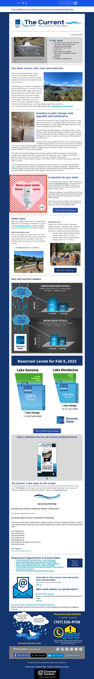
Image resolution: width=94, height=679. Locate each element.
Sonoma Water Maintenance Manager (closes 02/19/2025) (36, 562)
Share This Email (23, 655)
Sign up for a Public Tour (65, 270)
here (65, 490)
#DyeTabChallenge (61, 183)
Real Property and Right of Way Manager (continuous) (35, 571)
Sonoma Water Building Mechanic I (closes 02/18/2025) (35, 565)
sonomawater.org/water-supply (62, 106)
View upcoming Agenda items (21, 551)
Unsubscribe (29, 667)
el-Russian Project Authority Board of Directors (36, 509)
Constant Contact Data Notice (58, 667)
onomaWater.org (34, 649)
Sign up (39, 585)
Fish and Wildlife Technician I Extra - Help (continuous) (35, 560)
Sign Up (14, 609)
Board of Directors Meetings (40, 518)
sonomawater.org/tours (23, 226)
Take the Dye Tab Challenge (65, 210)
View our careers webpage (75, 563)
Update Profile (41, 667)
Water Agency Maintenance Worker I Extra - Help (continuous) (38, 563)
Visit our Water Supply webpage (47, 431)
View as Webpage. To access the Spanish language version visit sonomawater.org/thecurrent (42, 9)
